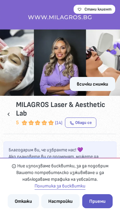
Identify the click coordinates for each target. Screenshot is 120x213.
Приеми (97, 201)
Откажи (23, 201)
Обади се (83, 122)
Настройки (60, 201)
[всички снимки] (60, 48)
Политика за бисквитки (60, 186)
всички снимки (92, 84)
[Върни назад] (9, 114)
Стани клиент (97, 9)
